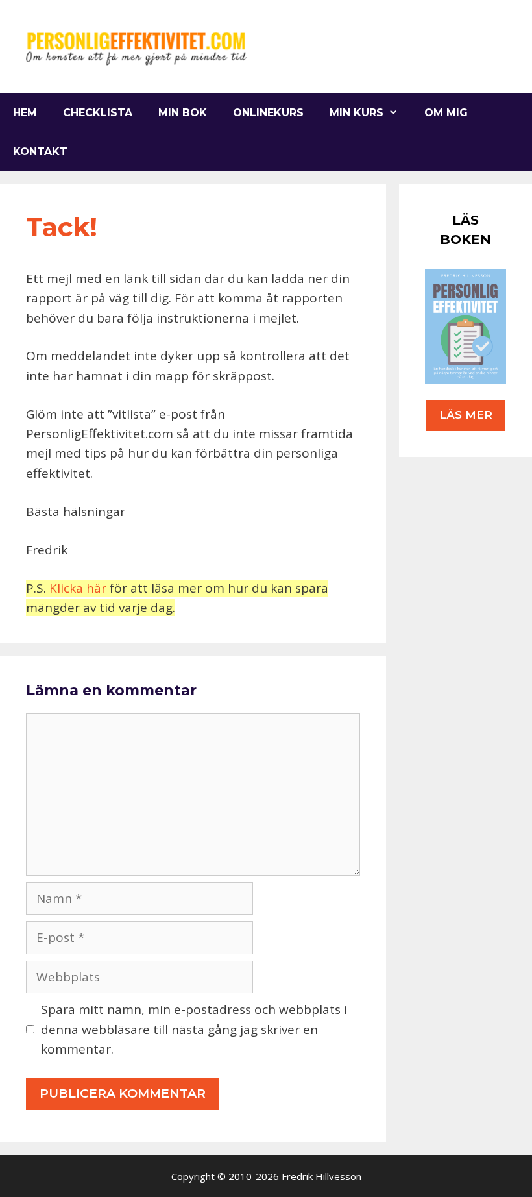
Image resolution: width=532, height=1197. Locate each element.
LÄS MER (465, 414)
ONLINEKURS (268, 112)
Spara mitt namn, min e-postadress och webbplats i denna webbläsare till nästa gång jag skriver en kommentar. (194, 1029)
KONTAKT (40, 151)
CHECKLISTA (97, 112)
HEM (25, 112)
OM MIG (446, 112)
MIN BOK (182, 112)
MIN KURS (356, 112)
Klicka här (77, 588)
